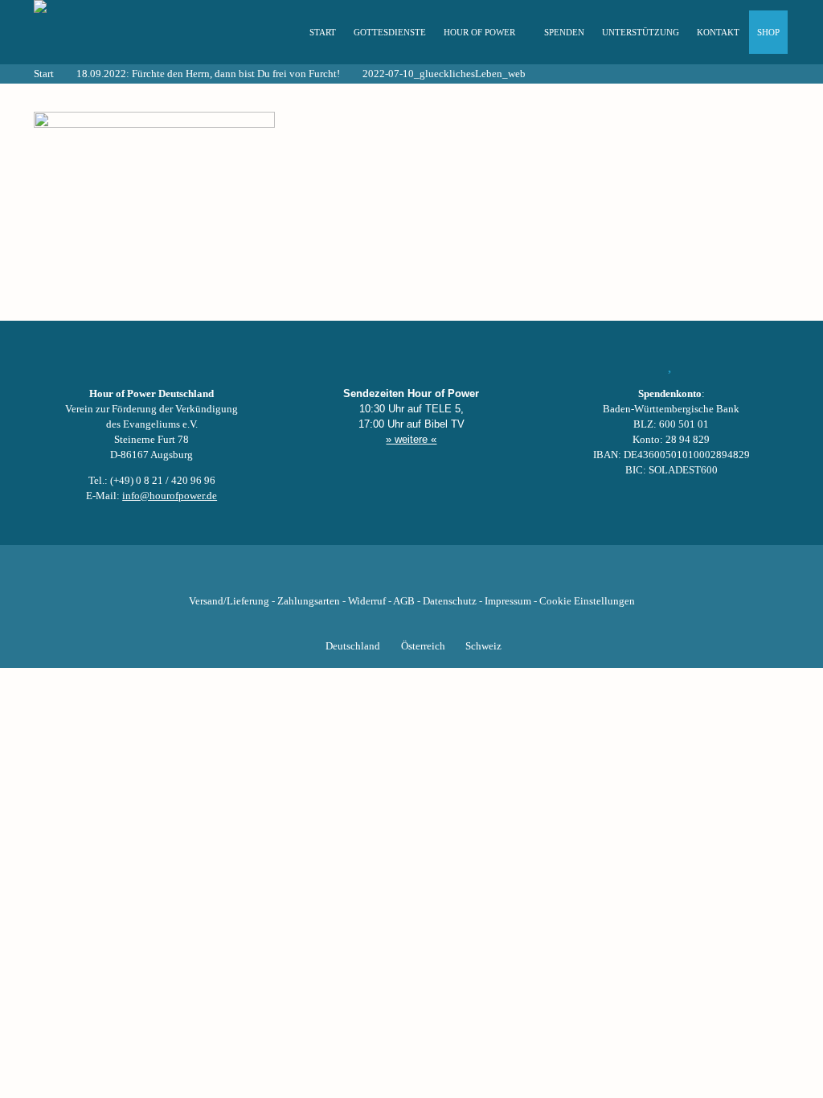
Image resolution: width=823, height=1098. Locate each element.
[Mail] (493, 576)
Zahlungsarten (308, 601)
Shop (768, 32)
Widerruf (367, 601)
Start (322, 32)
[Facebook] (329, 576)
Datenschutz (450, 601)
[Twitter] (357, 576)
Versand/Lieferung (229, 601)
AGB (404, 601)
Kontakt (718, 32)
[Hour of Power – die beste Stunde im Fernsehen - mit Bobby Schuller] (122, 32)
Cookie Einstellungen (587, 601)
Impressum (508, 601)
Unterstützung (640, 32)
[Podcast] (466, 576)
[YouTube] (384, 576)
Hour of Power (479, 32)
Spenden (564, 32)
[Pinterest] (439, 576)
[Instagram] (411, 576)
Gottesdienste (390, 32)
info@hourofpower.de (169, 496)
